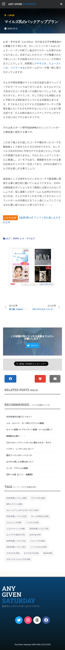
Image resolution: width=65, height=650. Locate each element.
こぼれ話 (10, 15)
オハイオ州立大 (40, 516)
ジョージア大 (37, 541)
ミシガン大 (32, 522)
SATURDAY (22, 4)
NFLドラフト (14, 504)
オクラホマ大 (31, 553)
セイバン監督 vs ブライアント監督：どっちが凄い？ (29, 429)
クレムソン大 (13, 522)
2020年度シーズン (16, 498)
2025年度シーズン (15, 541)
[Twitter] (19, 620)
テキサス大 (40, 63)
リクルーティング (15, 529)
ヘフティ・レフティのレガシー (20, 449)
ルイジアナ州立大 (15, 535)
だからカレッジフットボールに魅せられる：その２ (28, 442)
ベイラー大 (16, 67)
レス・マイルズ (27, 238)
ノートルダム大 (38, 547)
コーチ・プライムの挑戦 (17, 468)
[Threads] (37, 620)
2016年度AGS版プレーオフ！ (19, 417)
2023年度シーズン (15, 547)
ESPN (15, 238)
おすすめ (35, 535)
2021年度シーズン (16, 516)
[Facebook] (46, 620)
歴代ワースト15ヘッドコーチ (19, 455)
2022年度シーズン (38, 529)
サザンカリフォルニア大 (18, 559)
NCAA (47, 553)
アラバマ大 (38, 498)
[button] (61, 4)
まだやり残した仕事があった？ (20, 462)
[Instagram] (28, 620)
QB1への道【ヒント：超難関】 (20, 474)
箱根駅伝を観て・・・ (16, 436)
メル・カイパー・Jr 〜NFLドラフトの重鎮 (25, 423)
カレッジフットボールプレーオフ (22, 510)
